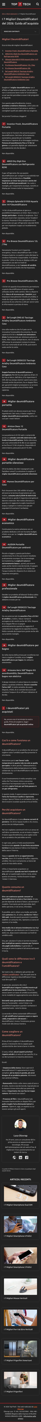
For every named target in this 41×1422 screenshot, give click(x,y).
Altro (3, 14)
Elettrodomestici (12, 14)
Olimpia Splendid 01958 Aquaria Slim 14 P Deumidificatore (21, 61)
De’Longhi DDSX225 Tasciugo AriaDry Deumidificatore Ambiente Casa (19, 78)
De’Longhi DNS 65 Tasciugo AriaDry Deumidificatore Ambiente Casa (18, 72)
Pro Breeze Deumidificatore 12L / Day (20, 65)
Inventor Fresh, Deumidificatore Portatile (21, 51)
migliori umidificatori (10, 974)
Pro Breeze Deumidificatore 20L (18, 68)
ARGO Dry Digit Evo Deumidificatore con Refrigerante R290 (20, 55)
